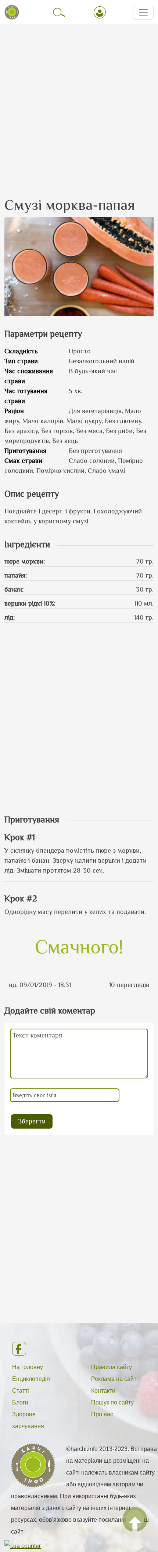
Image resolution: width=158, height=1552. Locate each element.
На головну (27, 1367)
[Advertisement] (79, 104)
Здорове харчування (28, 1420)
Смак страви (23, 460)
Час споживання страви (28, 376)
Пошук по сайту (112, 1402)
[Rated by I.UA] (22, 1545)
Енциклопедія (31, 1379)
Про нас (102, 1414)
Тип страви (21, 361)
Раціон (14, 411)
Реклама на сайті (114, 1379)
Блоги (20, 1402)
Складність (21, 351)
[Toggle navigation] (143, 12)
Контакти (103, 1391)
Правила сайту (111, 1367)
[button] (79, 265)
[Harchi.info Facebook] (79, 1349)
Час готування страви (25, 396)
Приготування (25, 450)
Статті (20, 1391)
